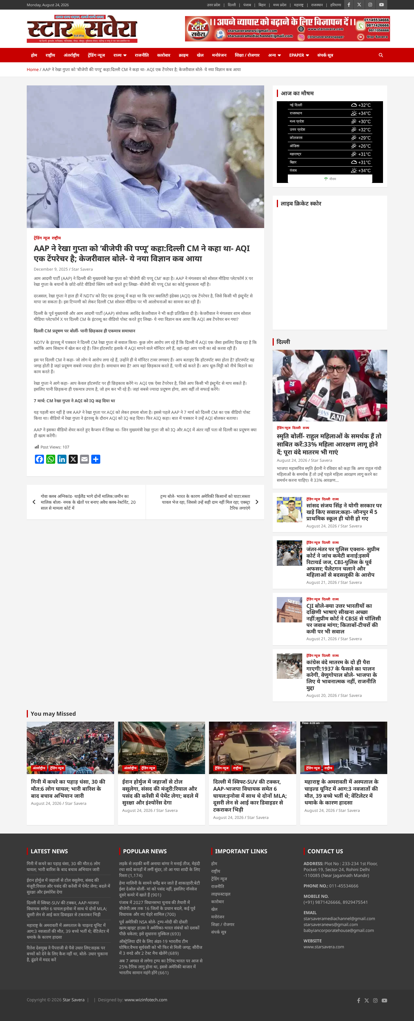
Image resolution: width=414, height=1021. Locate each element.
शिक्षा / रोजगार (247, 55)
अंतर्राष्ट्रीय (71, 55)
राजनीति (142, 55)
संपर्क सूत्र (325, 55)
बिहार (262, 4)
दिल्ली (232, 4)
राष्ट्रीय (50, 55)
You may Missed (53, 713)
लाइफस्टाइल (220, 894)
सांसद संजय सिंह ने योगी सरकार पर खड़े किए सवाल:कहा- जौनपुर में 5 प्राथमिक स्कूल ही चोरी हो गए (344, 512)
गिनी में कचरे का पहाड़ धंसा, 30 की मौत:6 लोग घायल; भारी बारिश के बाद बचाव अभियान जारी (68, 788)
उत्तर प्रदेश (213, 4)
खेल (200, 55)
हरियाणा (335, 4)
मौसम (333, 179)
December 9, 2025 (51, 269)
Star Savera (82, 269)
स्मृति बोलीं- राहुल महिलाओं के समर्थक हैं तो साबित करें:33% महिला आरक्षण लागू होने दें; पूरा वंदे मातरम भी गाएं (329, 444)
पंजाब (247, 4)
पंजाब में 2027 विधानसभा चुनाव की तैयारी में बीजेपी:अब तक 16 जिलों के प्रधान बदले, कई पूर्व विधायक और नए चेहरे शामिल (157, 908)
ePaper (296, 55)
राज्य (117, 55)
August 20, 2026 (321, 695)
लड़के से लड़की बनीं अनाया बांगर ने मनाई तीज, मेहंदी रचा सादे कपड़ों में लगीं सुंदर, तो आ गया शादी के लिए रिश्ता (159, 869)
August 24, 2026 (292, 460)
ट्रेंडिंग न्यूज (96, 55)
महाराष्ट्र (299, 4)
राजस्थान (317, 4)
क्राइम (183, 55)
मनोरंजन (219, 55)
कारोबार (163, 55)
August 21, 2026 (321, 582)
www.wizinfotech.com (145, 999)
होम (34, 55)
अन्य (272, 55)
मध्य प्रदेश (279, 4)
